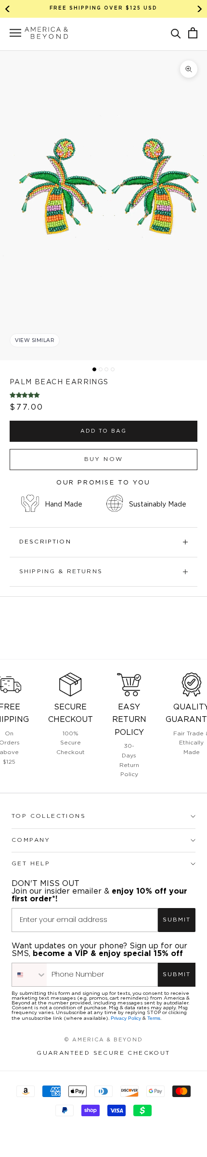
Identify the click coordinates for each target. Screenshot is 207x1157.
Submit (177, 919)
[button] (176, 33)
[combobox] (29, 974)
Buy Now (103, 459)
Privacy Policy (126, 1018)
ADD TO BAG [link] (103, 431)
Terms (153, 1018)
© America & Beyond (103, 1040)
